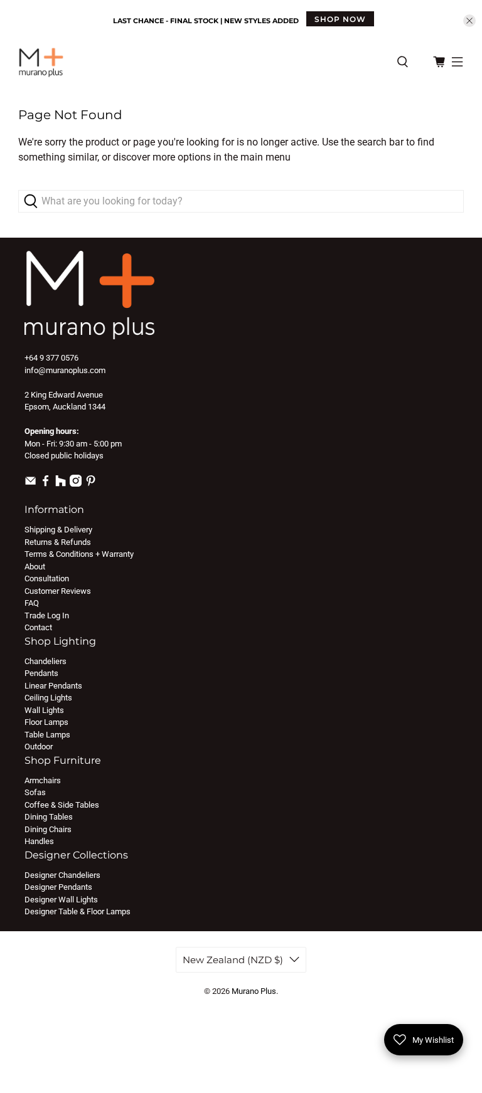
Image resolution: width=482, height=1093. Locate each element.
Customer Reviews (57, 591)
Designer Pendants (58, 887)
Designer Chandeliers (62, 875)
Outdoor (38, 746)
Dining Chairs (48, 829)
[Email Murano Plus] (30, 483)
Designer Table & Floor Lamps (77, 911)
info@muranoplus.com (64, 370)
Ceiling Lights (48, 697)
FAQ (31, 603)
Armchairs (42, 780)
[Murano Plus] (201, 62)
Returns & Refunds (57, 542)
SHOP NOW (340, 19)
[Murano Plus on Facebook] (45, 483)
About (34, 566)
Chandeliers (45, 661)
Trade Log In (46, 615)
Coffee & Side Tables (61, 805)
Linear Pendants (53, 685)
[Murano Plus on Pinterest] (91, 483)
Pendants (41, 673)
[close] (469, 20)
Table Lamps (47, 734)
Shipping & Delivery (58, 529)
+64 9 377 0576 (51, 357)
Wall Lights (44, 710)
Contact (38, 627)
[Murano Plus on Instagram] (76, 483)
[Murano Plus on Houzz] (61, 483)
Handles (39, 841)
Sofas (35, 792)
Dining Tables (48, 816)
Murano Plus (254, 991)
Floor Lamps (46, 722)
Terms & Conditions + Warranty (79, 554)
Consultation (46, 578)
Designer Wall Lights (61, 899)
